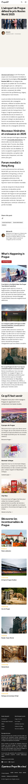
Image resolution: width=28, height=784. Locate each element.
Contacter (3, 776)
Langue (3, 726)
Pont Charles (17, 721)
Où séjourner (4, 719)
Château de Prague (19, 726)
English (11, 772)
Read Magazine (6, 261)
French (20, 772)
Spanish (24, 772)
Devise (2, 728)
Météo (2, 724)
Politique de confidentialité (12, 776)
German (16, 772)
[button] (25, 2)
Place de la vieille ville (19, 728)
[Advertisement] (14, 51)
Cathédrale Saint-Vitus (19, 724)
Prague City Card (18, 719)
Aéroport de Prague (7, 75)
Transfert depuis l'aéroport (7, 721)
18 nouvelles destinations (15, 140)
